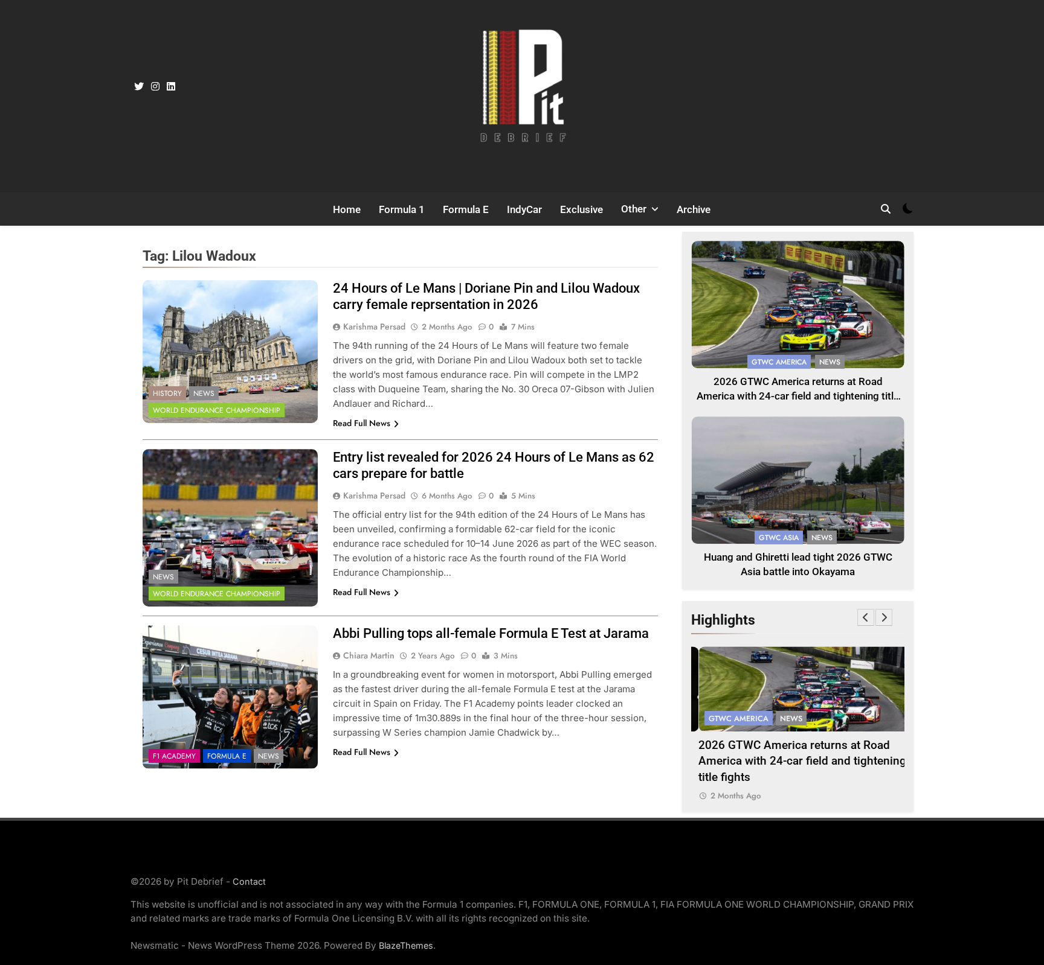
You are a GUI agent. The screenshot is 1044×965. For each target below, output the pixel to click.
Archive (693, 209)
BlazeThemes (406, 945)
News (203, 393)
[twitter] (138, 87)
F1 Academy (174, 756)
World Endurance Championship (216, 410)
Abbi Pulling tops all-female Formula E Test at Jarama (491, 633)
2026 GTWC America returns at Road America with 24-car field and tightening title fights (798, 397)
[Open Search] (886, 209)
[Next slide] (883, 617)
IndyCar (524, 209)
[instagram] (155, 87)
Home (347, 209)
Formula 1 (402, 209)
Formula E (466, 209)
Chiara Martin (369, 655)
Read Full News (361, 423)
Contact (249, 881)
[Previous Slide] (865, 617)
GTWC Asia (779, 537)
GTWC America (779, 362)
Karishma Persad (374, 326)
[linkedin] (171, 87)
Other (633, 209)
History (167, 393)
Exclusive (581, 209)
